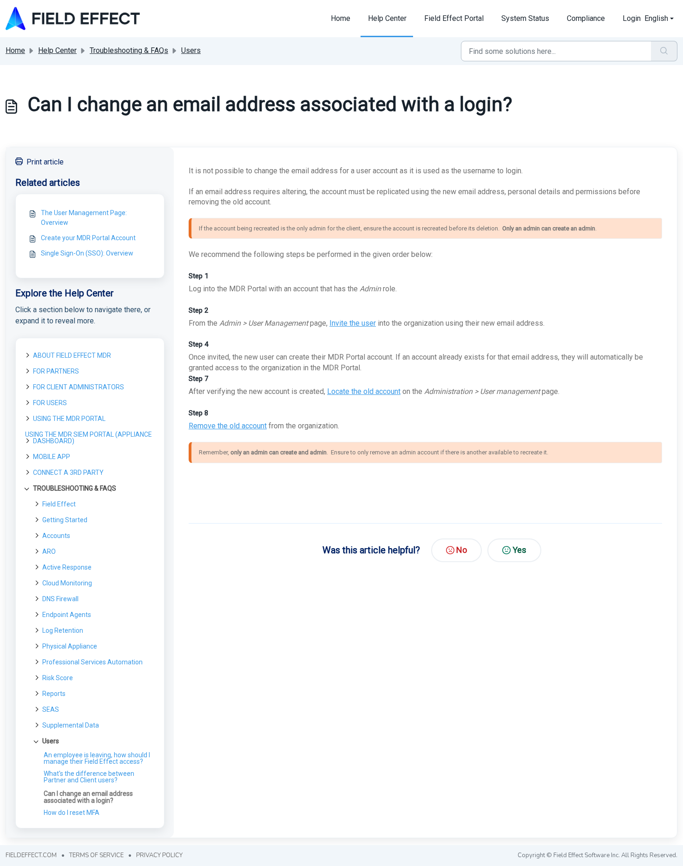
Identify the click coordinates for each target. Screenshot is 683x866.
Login (632, 18)
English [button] (656, 18)
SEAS (50, 709)
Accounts (56, 535)
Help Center (387, 18)
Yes (519, 550)
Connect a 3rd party (68, 472)
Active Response (67, 567)
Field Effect (59, 504)
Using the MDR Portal (69, 418)
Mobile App (51, 456)
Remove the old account (228, 425)
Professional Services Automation (92, 662)
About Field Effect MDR (72, 355)
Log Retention (62, 630)
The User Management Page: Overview (84, 217)
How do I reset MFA (71, 812)
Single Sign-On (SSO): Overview (87, 253)
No (461, 550)
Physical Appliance (69, 646)
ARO (49, 551)
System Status (525, 18)
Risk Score (57, 678)
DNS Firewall (60, 599)
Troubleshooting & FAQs (129, 50)
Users (191, 50)
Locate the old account (364, 391)
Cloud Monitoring (67, 583)
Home (340, 18)
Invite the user (352, 323)
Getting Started (64, 520)
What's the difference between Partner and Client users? (89, 777)
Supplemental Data (70, 725)
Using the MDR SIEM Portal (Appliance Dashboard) (88, 438)
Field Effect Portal (454, 18)
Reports (54, 693)
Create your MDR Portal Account (88, 238)
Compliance (586, 18)
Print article (45, 161)
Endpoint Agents (66, 614)
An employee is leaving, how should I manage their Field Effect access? (97, 758)
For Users (50, 403)
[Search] (664, 51)
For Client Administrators (78, 387)
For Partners (56, 371)
